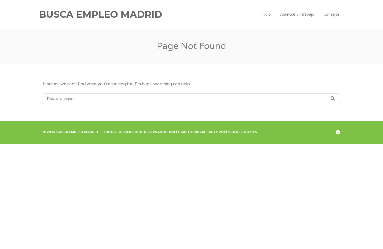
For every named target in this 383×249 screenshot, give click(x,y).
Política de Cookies (238, 132)
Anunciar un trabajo (297, 14)
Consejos (332, 14)
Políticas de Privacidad (192, 132)
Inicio (266, 14)
